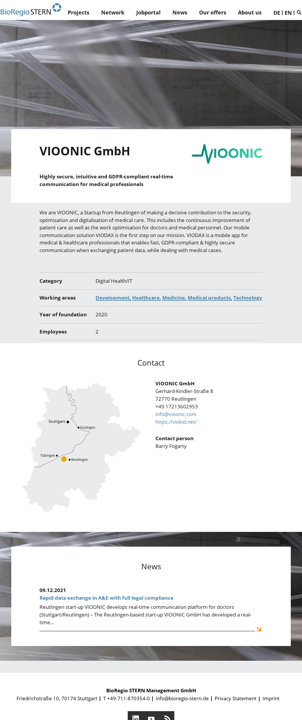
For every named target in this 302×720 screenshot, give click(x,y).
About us (250, 12)
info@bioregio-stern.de (182, 698)
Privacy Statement (236, 698)
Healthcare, (146, 297)
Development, (113, 297)
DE (276, 12)
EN (288, 12)
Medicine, (174, 297)
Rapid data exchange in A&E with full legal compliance (106, 597)
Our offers (212, 12)
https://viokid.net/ (176, 421)
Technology (247, 297)
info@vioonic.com (175, 414)
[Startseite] (31, 9)
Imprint (271, 698)
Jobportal (148, 12)
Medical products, (210, 297)
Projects (78, 12)
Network (112, 12)
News (180, 12)
